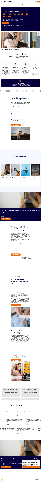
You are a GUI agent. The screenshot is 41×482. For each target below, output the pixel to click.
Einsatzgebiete (8, 4)
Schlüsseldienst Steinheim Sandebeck (30, 392)
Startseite (2, 4)
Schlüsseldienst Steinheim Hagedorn (10, 389)
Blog (22, 4)
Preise (14, 4)
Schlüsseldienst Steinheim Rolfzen (11, 392)
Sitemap (31, 473)
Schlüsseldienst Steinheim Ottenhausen (30, 389)
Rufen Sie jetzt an (16, 125)
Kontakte (25, 4)
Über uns (17, 4)
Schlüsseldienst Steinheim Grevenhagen (11, 395)
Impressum (31, 4)
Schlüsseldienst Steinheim (30, 395)
